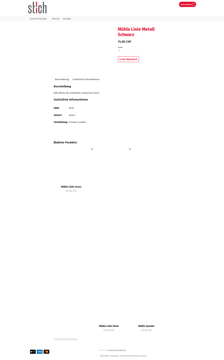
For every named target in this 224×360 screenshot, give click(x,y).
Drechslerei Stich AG (117, 350)
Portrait (55, 18)
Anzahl (120, 47)
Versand (143, 356)
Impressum (114, 356)
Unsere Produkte (38, 18)
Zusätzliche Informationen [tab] (86, 79)
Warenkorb (104, 356)
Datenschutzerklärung (129, 356)
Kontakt (67, 18)
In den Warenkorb (128, 59)
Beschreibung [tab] (62, 79)
